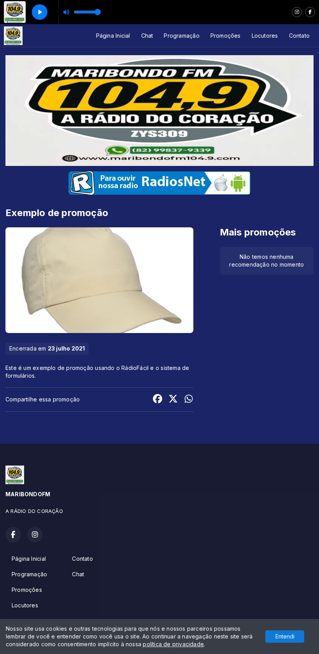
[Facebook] (310, 12)
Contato (299, 35)
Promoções (225, 35)
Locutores (265, 35)
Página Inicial (113, 35)
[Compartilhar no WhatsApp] (188, 399)
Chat (147, 35)
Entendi (284, 636)
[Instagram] (297, 12)
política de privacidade (173, 644)
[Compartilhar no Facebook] (157, 399)
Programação (181, 35)
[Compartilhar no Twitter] (173, 399)
